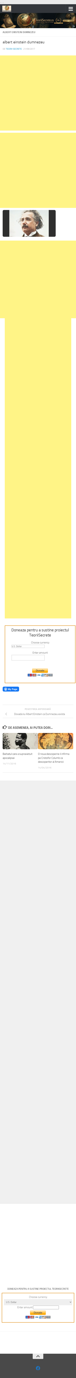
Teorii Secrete (14, 49)
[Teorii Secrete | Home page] (8, 9)
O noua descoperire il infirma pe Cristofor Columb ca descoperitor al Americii (53, 757)
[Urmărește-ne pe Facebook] (38, 1368)
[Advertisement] (38, 93)
